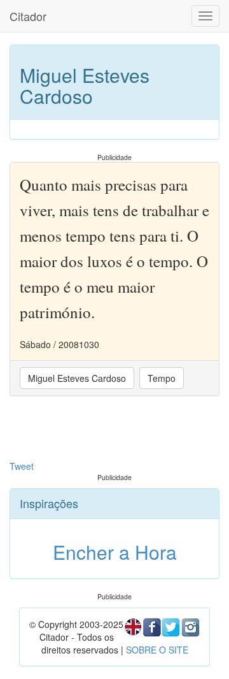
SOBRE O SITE (157, 649)
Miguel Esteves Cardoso (77, 378)
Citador (28, 16)
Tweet (22, 466)
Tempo (162, 378)
